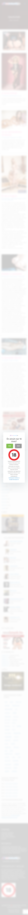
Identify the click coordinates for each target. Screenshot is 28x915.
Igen (9, 446)
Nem (18, 446)
